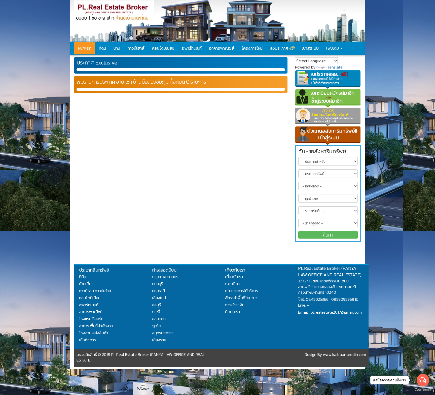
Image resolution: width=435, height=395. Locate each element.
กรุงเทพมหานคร (165, 277)
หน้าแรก (84, 48)
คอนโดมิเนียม (163, 48)
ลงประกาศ (282, 48)
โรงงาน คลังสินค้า (93, 333)
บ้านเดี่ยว (86, 284)
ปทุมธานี (158, 291)
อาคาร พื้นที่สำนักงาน (96, 326)
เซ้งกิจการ (87, 340)
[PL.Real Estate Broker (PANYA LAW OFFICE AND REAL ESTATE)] (217, 21)
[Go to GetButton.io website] (423, 389)
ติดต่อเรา (232, 312)
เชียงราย (159, 340)
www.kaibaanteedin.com (344, 354)
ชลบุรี (156, 305)
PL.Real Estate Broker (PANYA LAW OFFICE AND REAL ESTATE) (329, 271)
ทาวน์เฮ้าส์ (136, 48)
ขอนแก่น (159, 319)
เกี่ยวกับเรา (234, 277)
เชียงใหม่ (159, 298)
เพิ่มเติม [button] (333, 48)
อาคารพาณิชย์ (221, 48)
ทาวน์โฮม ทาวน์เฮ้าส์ (95, 291)
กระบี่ (156, 312)
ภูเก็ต (156, 326)
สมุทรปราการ (162, 333)
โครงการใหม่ (252, 48)
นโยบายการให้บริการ (241, 291)
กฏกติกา (232, 284)
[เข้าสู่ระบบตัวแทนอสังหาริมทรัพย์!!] (328, 135)
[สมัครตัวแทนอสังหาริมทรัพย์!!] (328, 117)
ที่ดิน (102, 48)
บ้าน (117, 48)
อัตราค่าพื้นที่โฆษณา (241, 298)
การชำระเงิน (234, 305)
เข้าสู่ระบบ (310, 48)
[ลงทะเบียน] (328, 98)
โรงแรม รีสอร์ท (91, 319)
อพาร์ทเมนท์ (192, 48)
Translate (334, 67)
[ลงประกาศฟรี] (328, 79)
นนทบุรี (157, 284)
